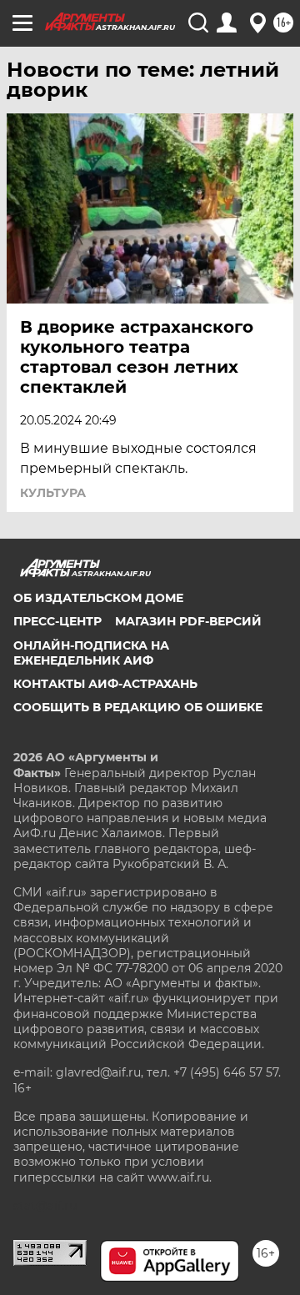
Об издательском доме (98, 597)
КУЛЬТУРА (53, 493)
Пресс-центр (57, 621)
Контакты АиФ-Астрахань (105, 683)
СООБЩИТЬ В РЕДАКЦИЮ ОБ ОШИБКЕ (137, 707)
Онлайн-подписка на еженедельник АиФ (91, 653)
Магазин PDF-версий (188, 621)
